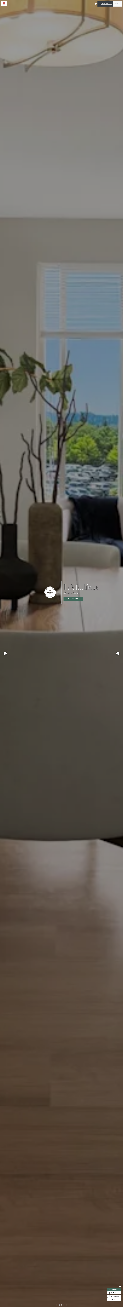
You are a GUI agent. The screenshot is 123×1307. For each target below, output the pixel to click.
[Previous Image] (5, 654)
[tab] (61, 1305)
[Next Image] (118, 654)
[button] (117, 4)
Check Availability (73, 599)
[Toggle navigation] (4, 3)
